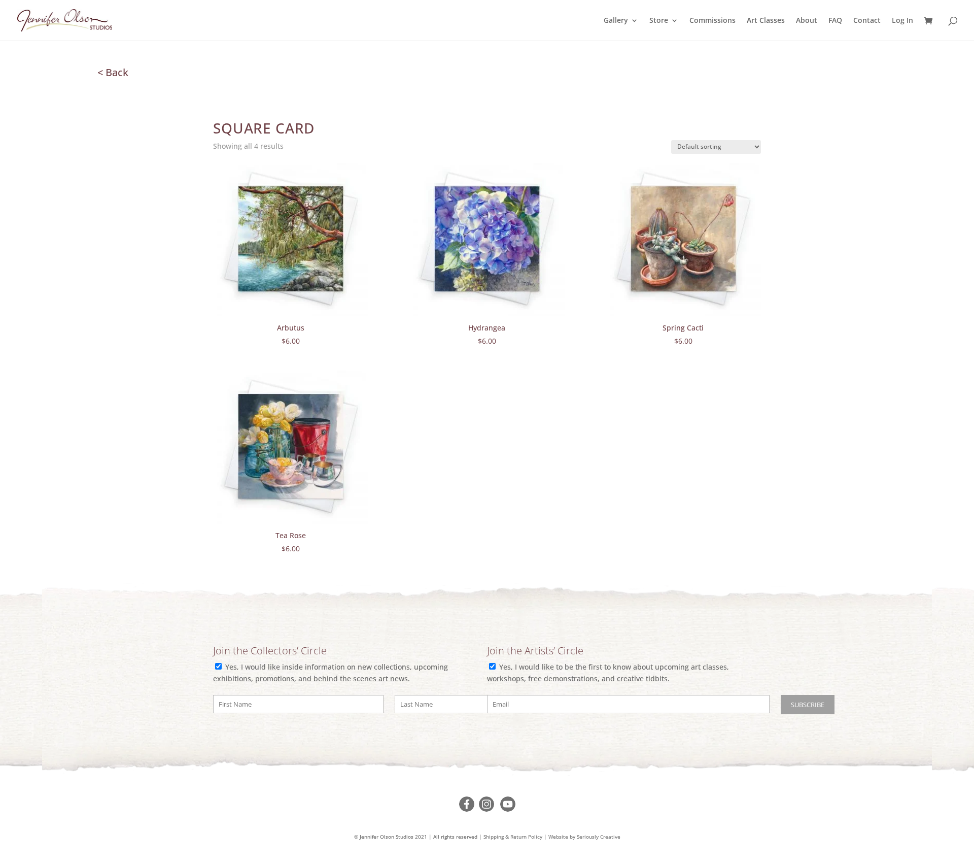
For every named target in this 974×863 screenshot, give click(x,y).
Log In (902, 21)
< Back (112, 72)
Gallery (616, 21)
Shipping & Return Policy (512, 837)
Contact (867, 21)
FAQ (835, 21)
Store (658, 21)
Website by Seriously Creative (584, 837)
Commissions (712, 21)
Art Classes (766, 21)
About (806, 21)
